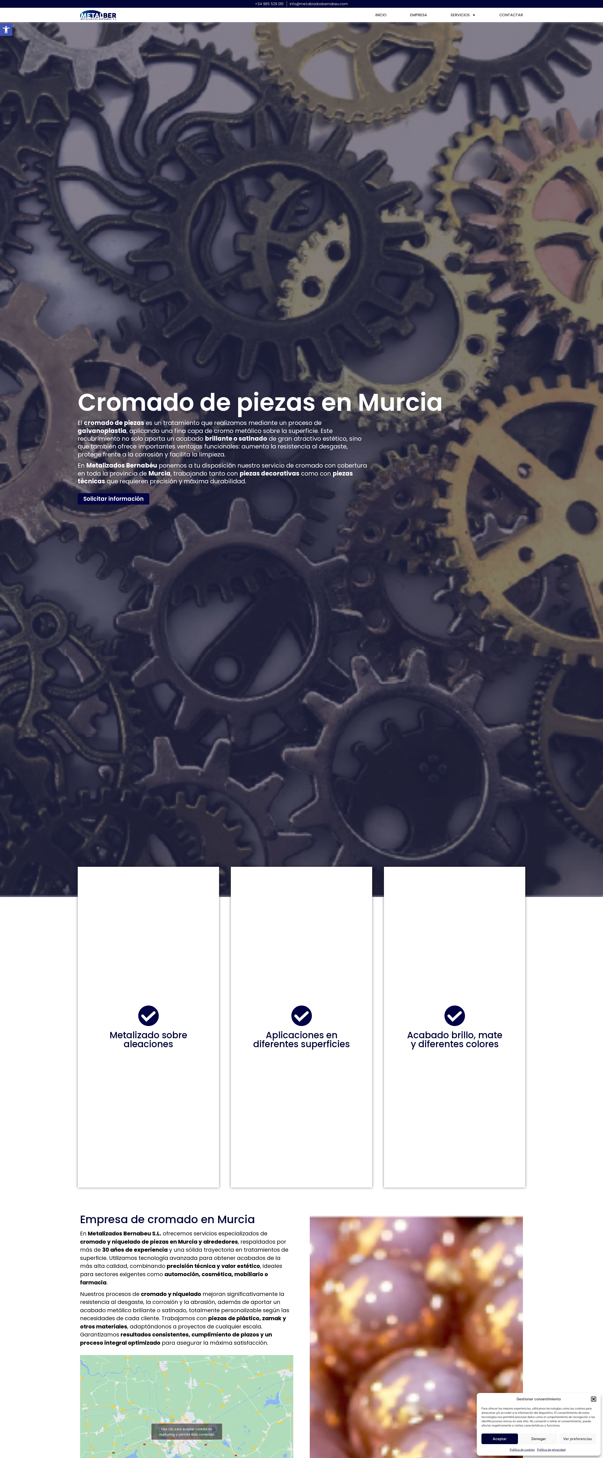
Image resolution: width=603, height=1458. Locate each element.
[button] (593, 1399)
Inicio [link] (381, 15)
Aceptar (500, 1439)
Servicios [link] (460, 15)
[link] (6, 30)
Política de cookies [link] (522, 1449)
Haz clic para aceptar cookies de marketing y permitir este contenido (186, 1431)
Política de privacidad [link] (551, 1449)
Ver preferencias (577, 1439)
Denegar (538, 1439)
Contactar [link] (511, 15)
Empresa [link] (418, 15)
